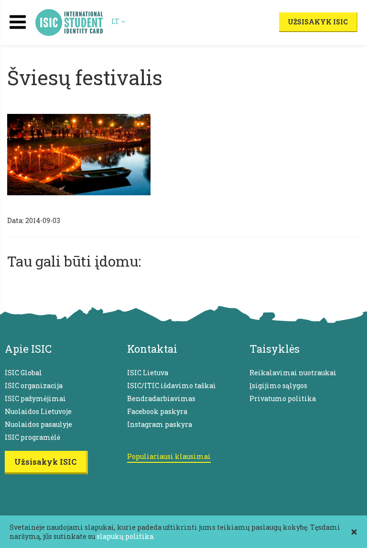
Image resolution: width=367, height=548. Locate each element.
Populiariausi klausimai (169, 456)
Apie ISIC (28, 349)
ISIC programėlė (32, 437)
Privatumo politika (282, 398)
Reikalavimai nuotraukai (292, 372)
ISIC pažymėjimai (35, 398)
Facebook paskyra (157, 411)
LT (116, 21)
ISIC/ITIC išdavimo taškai (171, 385)
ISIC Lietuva (147, 372)
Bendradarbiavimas (161, 398)
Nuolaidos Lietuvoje (38, 411)
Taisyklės (274, 349)
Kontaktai (152, 349)
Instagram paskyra (159, 424)
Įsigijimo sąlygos (278, 385)
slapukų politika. (126, 536)
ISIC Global (23, 372)
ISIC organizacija (34, 385)
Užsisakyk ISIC (318, 21)
